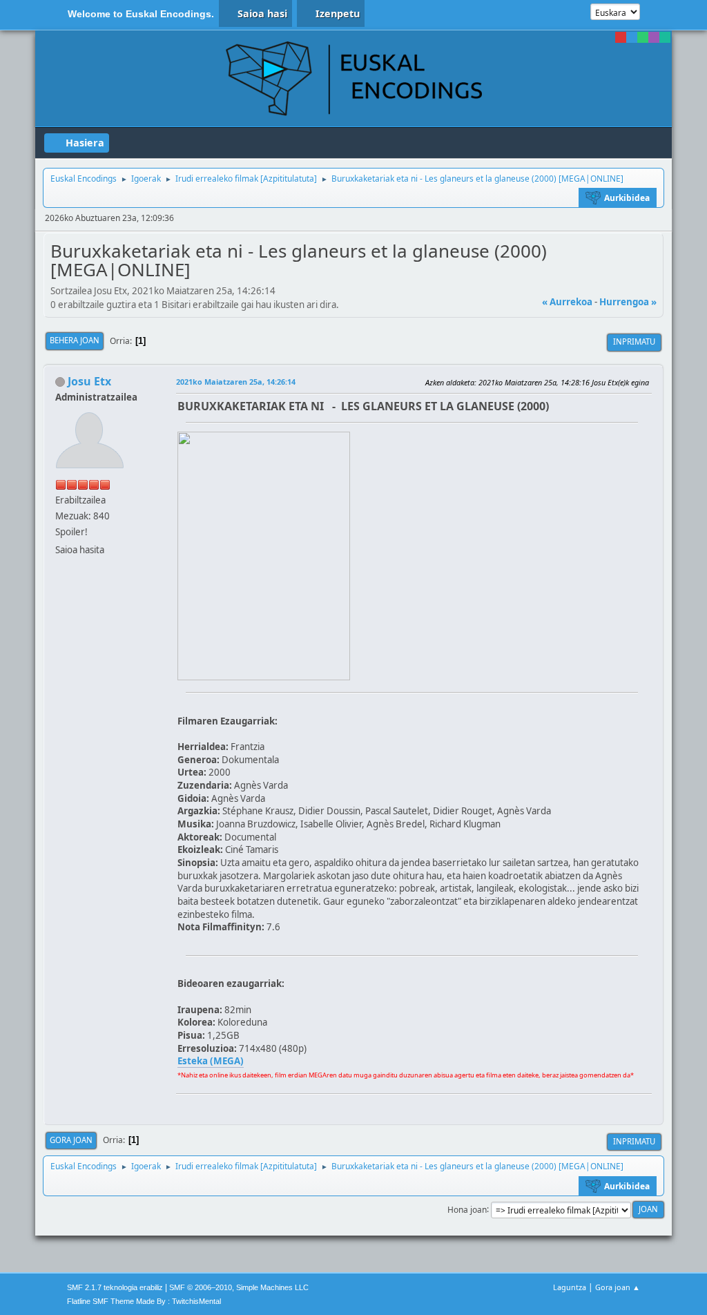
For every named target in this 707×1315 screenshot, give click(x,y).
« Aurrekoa (567, 302)
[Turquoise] (664, 37)
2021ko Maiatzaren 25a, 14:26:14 (236, 381)
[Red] (620, 37)
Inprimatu (634, 341)
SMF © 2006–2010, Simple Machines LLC (239, 1287)
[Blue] (631, 37)
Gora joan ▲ (617, 1287)
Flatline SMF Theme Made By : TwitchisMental (144, 1301)
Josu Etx (89, 381)
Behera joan (74, 340)
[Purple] (653, 37)
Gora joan (71, 1140)
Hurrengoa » (628, 302)
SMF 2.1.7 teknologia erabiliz (115, 1287)
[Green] (642, 37)
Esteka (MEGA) (210, 1061)
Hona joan (467, 1209)
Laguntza (569, 1287)
